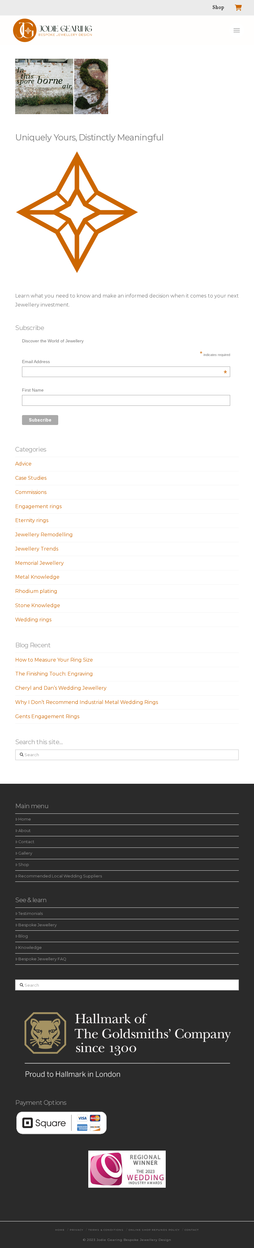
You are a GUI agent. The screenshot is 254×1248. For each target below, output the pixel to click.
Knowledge (30, 947)
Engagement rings (38, 506)
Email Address (124, 362)
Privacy (76, 1229)
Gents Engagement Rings (47, 716)
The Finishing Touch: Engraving (54, 674)
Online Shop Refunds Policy (154, 1229)
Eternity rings (31, 520)
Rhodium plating (36, 591)
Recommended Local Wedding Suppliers (60, 876)
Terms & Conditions (106, 1229)
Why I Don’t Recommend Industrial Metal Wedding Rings (86, 702)
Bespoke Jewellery (37, 925)
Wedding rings (33, 620)
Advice (23, 464)
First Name (33, 390)
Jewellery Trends (36, 549)
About (24, 830)
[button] (236, 30)
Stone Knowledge (37, 605)
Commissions (30, 492)
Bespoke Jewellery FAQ (42, 959)
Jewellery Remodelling (44, 535)
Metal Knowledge (37, 577)
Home (24, 819)
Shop (23, 864)
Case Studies (30, 478)
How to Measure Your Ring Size (54, 660)
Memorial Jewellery (39, 563)
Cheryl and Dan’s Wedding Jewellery (61, 688)
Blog (23, 936)
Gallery (25, 853)
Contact (26, 841)
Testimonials (30, 913)
